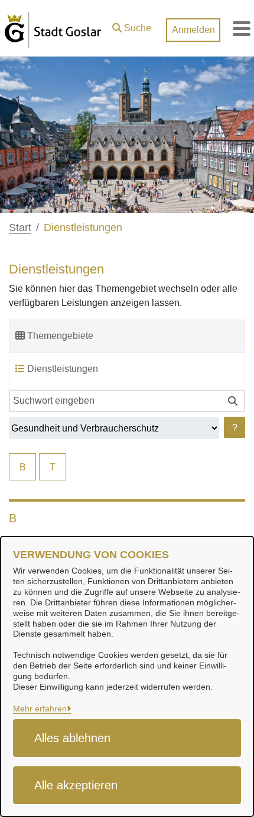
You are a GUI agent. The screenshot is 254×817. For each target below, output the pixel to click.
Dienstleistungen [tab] (62, 369)
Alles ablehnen (72, 738)
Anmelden (193, 30)
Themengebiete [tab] (60, 336)
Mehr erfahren (40, 708)
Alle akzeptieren (76, 785)
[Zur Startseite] (53, 28)
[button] (131, 25)
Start (20, 227)
